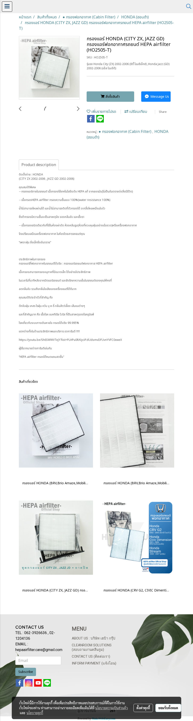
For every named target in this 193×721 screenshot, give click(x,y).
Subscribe (25, 671)
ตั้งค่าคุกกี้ (143, 708)
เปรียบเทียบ (137, 111)
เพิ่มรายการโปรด (103, 111)
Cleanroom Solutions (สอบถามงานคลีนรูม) (92, 647)
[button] (187, 6)
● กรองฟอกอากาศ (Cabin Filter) (125, 131)
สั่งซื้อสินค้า (112, 96)
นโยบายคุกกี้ (35, 713)
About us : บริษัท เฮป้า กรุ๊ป (93, 638)
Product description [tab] (38, 165)
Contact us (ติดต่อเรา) (91, 656)
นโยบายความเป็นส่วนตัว (111, 708)
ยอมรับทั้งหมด (168, 708)
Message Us (159, 96)
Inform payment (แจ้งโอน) (94, 663)
